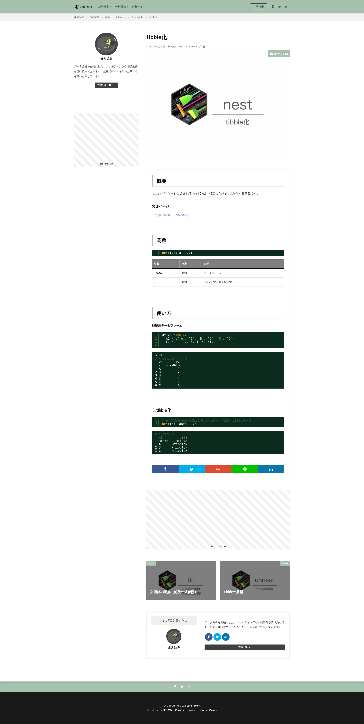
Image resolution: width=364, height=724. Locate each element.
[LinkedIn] (271, 469)
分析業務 (120, 6)
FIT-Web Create (173, 710)
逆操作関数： (172, 215)
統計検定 (103, 6)
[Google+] (218, 469)
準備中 (260, 6)
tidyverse (121, 17)
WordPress (209, 710)
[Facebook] (165, 469)
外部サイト (138, 6)
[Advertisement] (183, 516)
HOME (80, 17)
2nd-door (193, 705)
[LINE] (244, 469)
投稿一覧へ (244, 646)
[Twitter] (192, 469)
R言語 (108, 17)
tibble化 (153, 17)
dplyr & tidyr (138, 17)
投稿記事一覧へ (105, 84)
